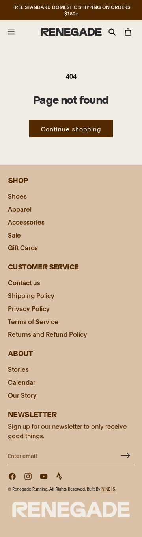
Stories (18, 369)
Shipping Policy (31, 295)
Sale (14, 235)
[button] (11, 32)
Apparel (20, 209)
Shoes (17, 196)
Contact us (24, 282)
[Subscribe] (125, 455)
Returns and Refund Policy (47, 334)
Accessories (26, 222)
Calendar (22, 382)
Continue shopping (71, 129)
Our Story (22, 395)
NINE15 (108, 488)
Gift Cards (23, 247)
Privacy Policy (29, 308)
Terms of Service (33, 321)
